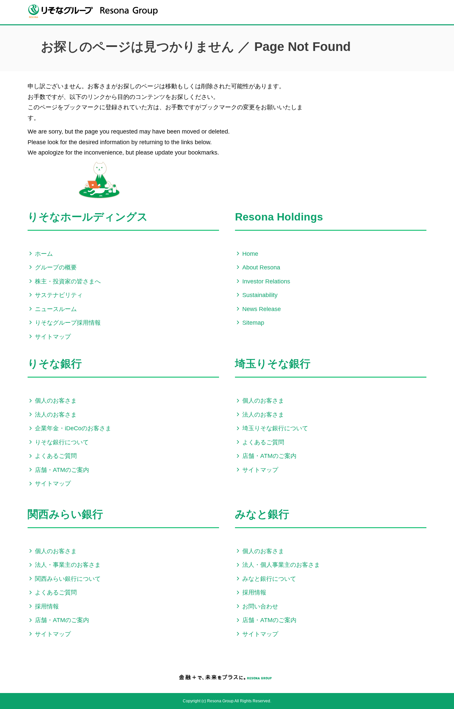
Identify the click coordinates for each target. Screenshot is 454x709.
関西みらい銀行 (65, 514)
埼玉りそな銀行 (272, 364)
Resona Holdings (279, 217)
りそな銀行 (55, 364)
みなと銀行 (262, 514)
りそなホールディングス (88, 217)
